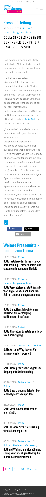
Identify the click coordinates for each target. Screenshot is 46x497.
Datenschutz (25, 345)
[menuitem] (17, 1)
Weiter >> (32, 469)
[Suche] (36, 9)
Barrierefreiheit (17, 2)
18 (22, 469)
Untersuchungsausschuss (17, 32)
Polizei (26, 28)
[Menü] (41, 9)
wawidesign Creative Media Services (22, 490)
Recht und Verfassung (25, 445)
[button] (14, 229)
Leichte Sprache (30, 2)
